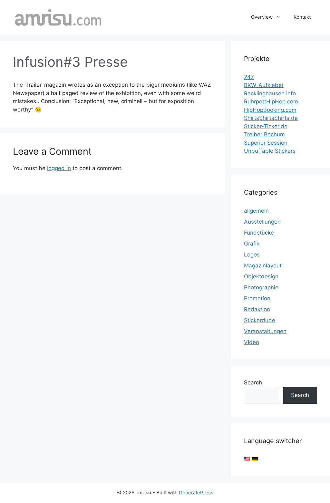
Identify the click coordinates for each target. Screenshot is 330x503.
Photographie (261, 287)
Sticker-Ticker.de (265, 126)
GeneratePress (196, 492)
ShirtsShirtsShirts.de (271, 118)
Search (253, 382)
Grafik (251, 243)
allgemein (256, 211)
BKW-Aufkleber (264, 85)
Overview (262, 17)
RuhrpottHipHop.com (271, 101)
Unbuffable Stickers (270, 151)
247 (249, 77)
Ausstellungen (262, 221)
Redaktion (257, 309)
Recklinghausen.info (270, 93)
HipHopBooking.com (270, 110)
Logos (252, 254)
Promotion (257, 298)
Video (251, 342)
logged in (59, 168)
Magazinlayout (263, 265)
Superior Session (265, 143)
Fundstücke (259, 232)
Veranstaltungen (265, 331)
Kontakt (302, 17)
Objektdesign (261, 276)
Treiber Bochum (264, 134)
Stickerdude (259, 320)
